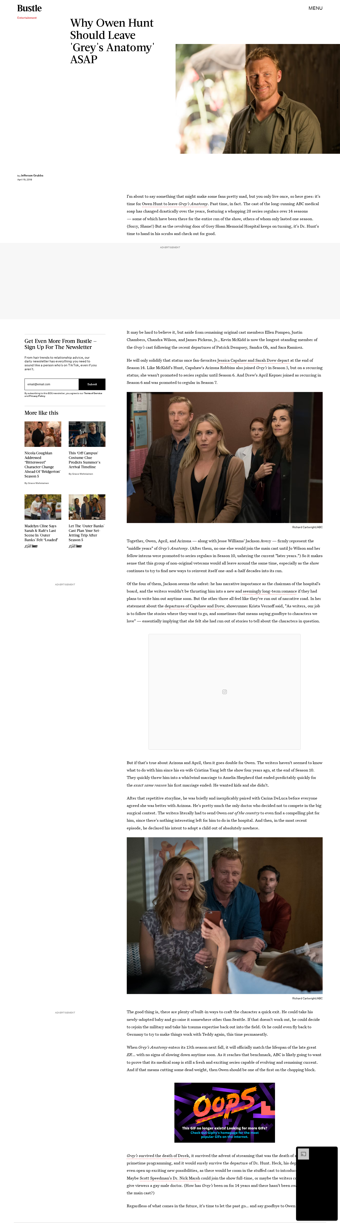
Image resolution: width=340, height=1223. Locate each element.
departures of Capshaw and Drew (194, 605)
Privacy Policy (37, 396)
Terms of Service (93, 393)
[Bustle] (29, 8)
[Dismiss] (332, 1151)
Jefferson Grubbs (31, 175)
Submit (92, 384)
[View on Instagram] (224, 691)
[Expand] (301, 1151)
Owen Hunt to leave (175, 203)
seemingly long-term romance (270, 591)
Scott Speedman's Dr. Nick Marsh (170, 1178)
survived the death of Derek (158, 1155)
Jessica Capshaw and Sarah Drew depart (253, 360)
